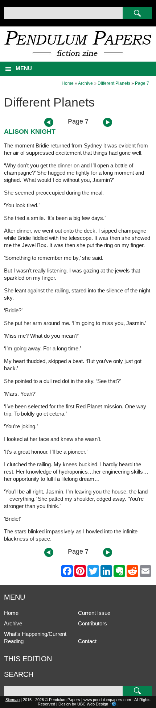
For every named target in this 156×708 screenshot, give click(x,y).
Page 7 (142, 83)
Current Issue (94, 613)
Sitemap (12, 699)
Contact (87, 641)
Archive (85, 83)
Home (68, 83)
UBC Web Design (92, 704)
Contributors (92, 623)
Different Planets (114, 83)
